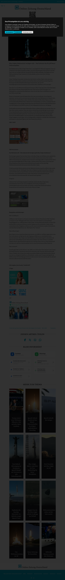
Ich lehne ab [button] (18, 32)
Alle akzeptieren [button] (9, 32)
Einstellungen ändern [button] (27, 32)
